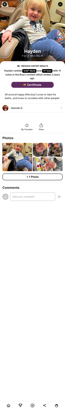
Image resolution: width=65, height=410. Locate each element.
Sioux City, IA (36, 55)
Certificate (34, 84)
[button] (4, 4)
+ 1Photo (32, 176)
